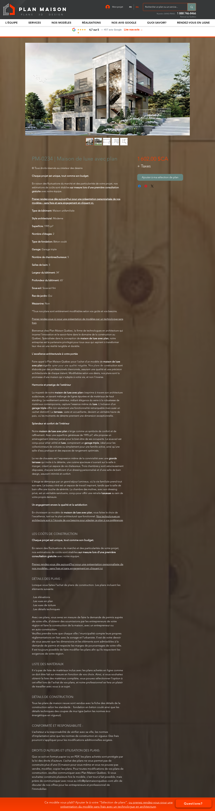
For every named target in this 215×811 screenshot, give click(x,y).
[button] (11, 22)
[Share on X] (152, 186)
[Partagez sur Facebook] (139, 186)
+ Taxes (144, 166)
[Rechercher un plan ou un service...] (191, 7)
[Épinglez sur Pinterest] (146, 186)
